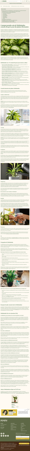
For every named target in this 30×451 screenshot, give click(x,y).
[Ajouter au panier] (17, 406)
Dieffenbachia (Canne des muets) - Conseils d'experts (17, 6)
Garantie (12, 428)
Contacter (12, 425)
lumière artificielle (11, 107)
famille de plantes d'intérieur (6, 6)
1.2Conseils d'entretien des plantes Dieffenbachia (9, 12)
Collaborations (23, 428)
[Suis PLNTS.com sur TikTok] (8, 436)
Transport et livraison (13, 427)
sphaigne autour (9, 295)
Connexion (2, 428)
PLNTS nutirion (17, 155)
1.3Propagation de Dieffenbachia (6, 19)
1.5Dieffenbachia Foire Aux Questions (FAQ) (8, 21)
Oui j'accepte (24, 443)
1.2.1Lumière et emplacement (7, 13)
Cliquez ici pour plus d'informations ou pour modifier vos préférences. (8, 447)
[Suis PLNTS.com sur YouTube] (6, 436)
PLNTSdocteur (17, 309)
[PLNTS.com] (4, 1)
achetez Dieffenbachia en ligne (20, 393)
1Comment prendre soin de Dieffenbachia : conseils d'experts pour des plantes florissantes (13, 10)
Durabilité (22, 426)
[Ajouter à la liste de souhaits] (17, 396)
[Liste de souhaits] (25, 1)
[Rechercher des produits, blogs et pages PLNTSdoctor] (21, 1)
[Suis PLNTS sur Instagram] (1, 433)
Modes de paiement (13, 426)
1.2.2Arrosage (4, 14)
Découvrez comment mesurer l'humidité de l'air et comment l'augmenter (12, 206)
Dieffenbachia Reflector (4, 392)
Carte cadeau (22, 424)
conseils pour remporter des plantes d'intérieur (12, 233)
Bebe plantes (2, 425)
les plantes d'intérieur (3, 424)
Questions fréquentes (14, 424)
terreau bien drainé (14, 237)
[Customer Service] (27, 1)
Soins (1, 6)
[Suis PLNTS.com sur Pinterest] (3, 436)
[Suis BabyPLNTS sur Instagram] (3, 433)
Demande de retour (13, 429)
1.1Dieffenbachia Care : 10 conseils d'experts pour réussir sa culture (11, 11)
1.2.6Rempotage (5, 17)
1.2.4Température (5, 15)
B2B (21, 427)
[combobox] (15, 1)
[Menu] (1, 1)
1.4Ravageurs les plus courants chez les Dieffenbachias (9, 20)
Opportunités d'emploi (24, 430)
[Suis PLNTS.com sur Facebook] (1, 436)
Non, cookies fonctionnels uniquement (24, 445)
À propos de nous (23, 425)
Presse (22, 429)
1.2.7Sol (4, 18)
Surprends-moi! (23, 438)
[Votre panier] (29, 1)
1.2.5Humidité (5, 16)
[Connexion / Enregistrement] (23, 1)
